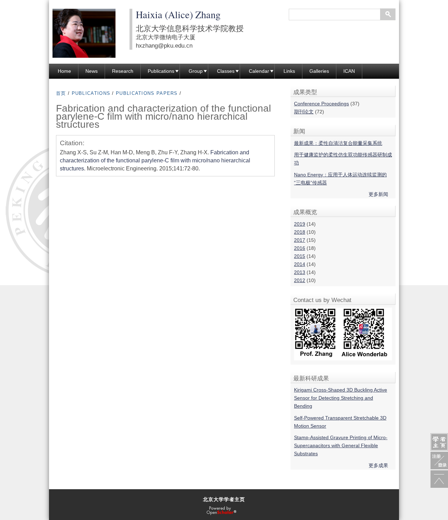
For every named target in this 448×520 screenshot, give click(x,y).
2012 (299, 280)
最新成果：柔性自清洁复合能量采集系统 (338, 143)
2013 (299, 272)
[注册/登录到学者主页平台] (439, 460)
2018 (299, 232)
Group (196, 71)
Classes (225, 71)
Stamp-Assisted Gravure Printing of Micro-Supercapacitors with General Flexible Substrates (340, 445)
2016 (299, 248)
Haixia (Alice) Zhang (178, 14)
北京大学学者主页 (224, 499)
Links (289, 71)
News (91, 71)
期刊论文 (304, 111)
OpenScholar (221, 510)
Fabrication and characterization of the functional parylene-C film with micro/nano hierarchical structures (155, 160)
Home (64, 71)
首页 (61, 93)
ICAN (349, 71)
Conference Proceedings (321, 103)
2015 (299, 256)
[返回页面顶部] (439, 479)
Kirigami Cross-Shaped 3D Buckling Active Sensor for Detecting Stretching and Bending (340, 398)
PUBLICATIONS (91, 93)
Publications (161, 71)
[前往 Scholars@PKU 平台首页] (439, 442)
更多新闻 (378, 194)
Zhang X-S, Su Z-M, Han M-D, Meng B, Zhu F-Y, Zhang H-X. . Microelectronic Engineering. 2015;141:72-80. (155, 160)
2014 (299, 264)
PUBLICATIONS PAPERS (147, 93)
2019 (299, 224)
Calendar (259, 71)
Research (122, 71)
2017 (299, 240)
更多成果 (378, 465)
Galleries (319, 71)
